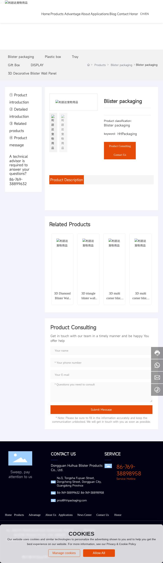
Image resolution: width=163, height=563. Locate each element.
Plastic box (53, 56)
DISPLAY (37, 65)
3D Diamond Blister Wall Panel (62, 298)
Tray (75, 56)
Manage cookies (64, 553)
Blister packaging (21, 56)
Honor (117, 514)
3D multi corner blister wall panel (114, 298)
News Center (84, 514)
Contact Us (102, 514)
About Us (50, 514)
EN (147, 14)
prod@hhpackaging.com (72, 500)
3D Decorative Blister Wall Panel (32, 73)
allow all (99, 553)
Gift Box (14, 65)
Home (8, 514)
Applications (65, 514)
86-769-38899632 (18, 181)
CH (142, 14)
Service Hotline (126, 479)
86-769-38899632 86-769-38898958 (80, 492)
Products (100, 65)
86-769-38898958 (128, 470)
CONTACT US (63, 454)
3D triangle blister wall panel (88, 298)
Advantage (35, 514)
